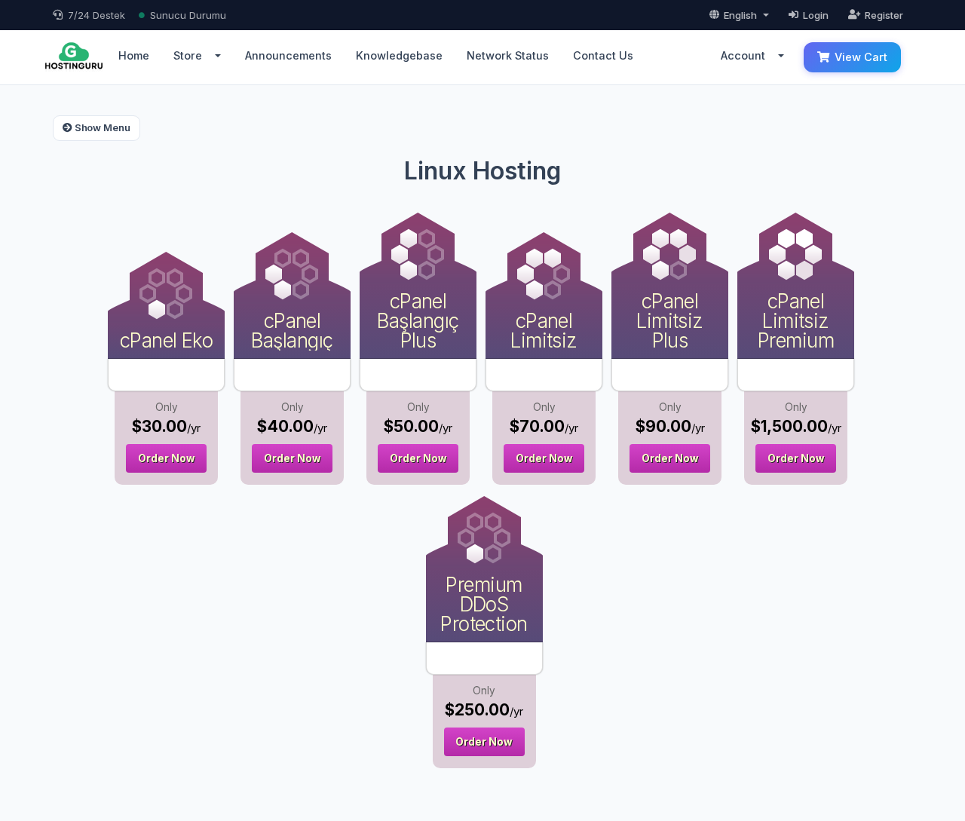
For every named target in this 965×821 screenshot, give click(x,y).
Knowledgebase (399, 55)
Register (884, 15)
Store (190, 55)
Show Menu (101, 127)
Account (746, 55)
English (740, 15)
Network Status (508, 55)
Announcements (288, 55)
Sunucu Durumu (188, 15)
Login (816, 15)
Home (133, 55)
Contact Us (603, 55)
